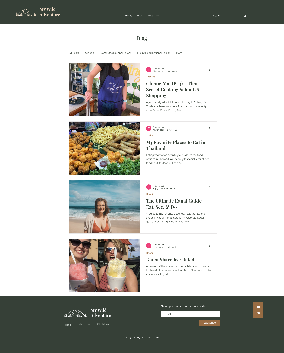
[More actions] (210, 70)
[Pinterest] (259, 313)
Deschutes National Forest (115, 52)
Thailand (150, 76)
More (179, 52)
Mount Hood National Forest (153, 52)
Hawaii (149, 194)
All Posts (74, 52)
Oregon (89, 52)
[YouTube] (259, 307)
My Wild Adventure (50, 12)
